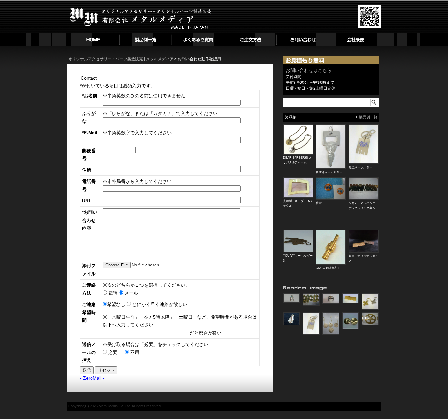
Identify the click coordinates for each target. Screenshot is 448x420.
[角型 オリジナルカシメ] (364, 241)
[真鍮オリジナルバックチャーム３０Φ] (330, 323)
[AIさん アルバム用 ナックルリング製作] (364, 188)
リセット (106, 370)
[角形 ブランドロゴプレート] (350, 298)
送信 (87, 370)
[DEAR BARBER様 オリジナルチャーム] (298, 139)
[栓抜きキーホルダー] (331, 146)
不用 (134, 352)
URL (87, 200)
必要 (112, 352)
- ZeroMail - (92, 378)
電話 (112, 293)
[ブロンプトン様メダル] (370, 318)
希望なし (116, 304)
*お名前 (89, 95)
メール (130, 293)
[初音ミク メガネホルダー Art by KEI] (291, 298)
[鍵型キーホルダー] (364, 144)
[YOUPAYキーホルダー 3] (298, 241)
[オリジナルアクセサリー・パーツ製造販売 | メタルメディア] (140, 31)
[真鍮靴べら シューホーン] (291, 318)
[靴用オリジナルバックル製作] (330, 298)
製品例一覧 (368, 117)
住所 (86, 170)
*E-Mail (89, 132)
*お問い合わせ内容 (89, 220)
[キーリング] (370, 301)
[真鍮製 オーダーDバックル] (298, 187)
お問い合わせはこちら (309, 70)
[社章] (331, 188)
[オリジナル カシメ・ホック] (311, 299)
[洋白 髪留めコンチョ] (350, 320)
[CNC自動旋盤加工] (331, 247)
